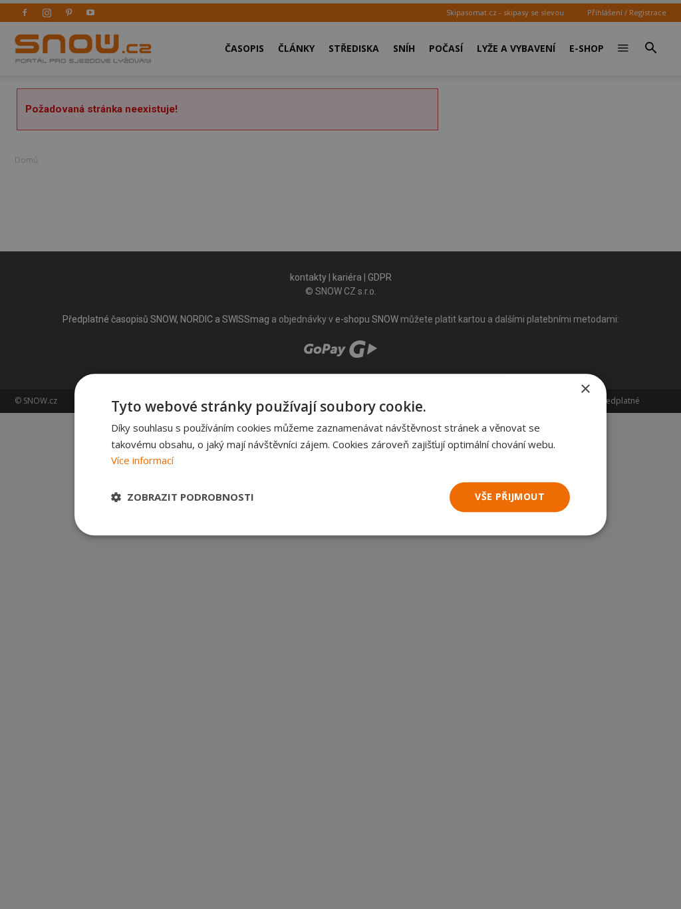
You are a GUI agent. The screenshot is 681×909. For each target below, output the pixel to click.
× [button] (585, 389)
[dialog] (340, 454)
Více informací (142, 460)
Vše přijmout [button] (510, 496)
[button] (182, 497)
